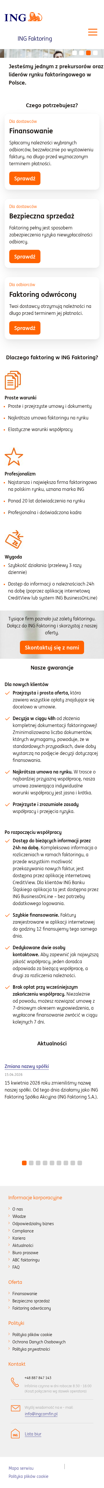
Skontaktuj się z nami (52, 647)
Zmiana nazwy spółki (27, 1066)
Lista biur (33, 1434)
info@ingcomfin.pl (41, 1414)
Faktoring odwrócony (43, 294)
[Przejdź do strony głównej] (23, 16)
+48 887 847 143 (38, 1378)
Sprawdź (25, 178)
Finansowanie (31, 130)
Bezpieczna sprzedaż (41, 215)
